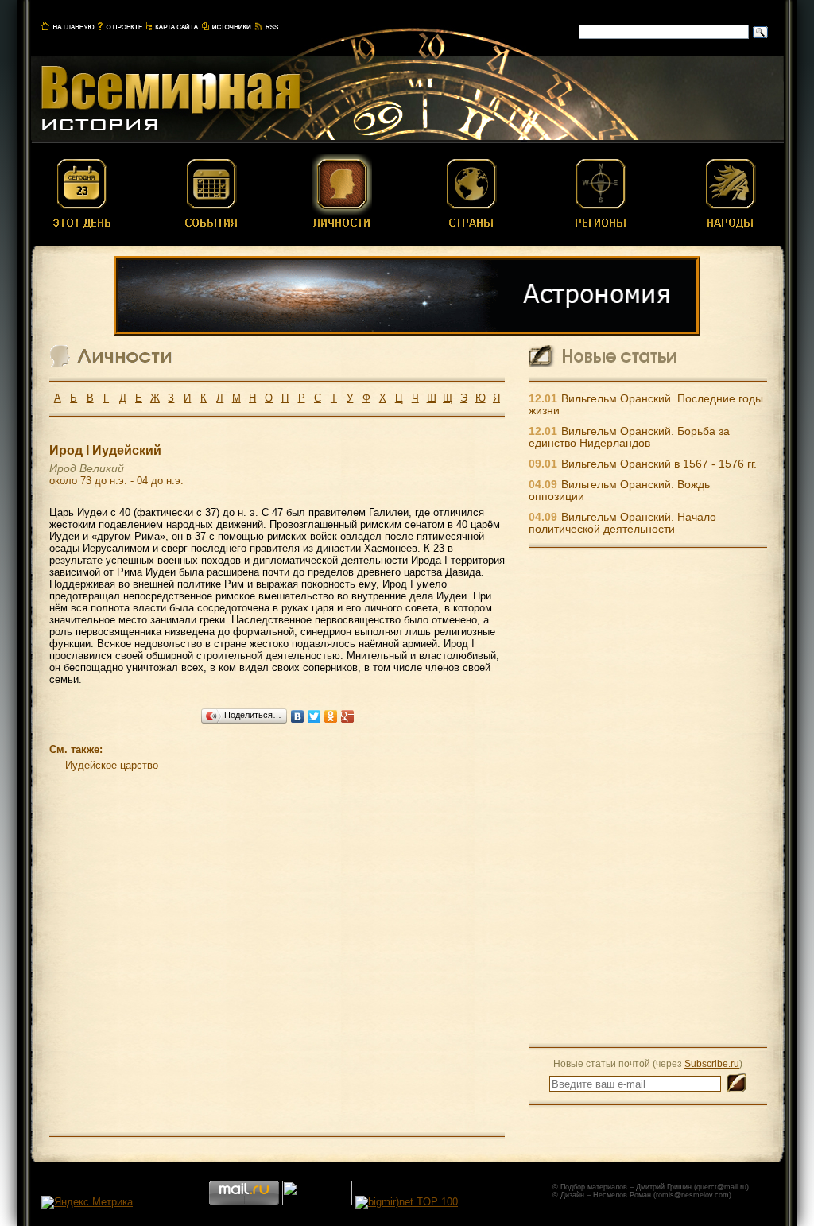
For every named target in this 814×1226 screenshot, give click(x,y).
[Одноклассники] (331, 716)
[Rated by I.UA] (317, 1202)
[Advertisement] (648, 796)
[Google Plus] (347, 716)
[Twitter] (314, 716)
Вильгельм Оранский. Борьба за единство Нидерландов (629, 437)
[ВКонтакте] (297, 716)
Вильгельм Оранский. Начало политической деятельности (622, 523)
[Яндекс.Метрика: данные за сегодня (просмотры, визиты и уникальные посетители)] (87, 1202)
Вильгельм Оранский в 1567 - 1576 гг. (659, 464)
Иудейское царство (111, 765)
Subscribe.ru (711, 1063)
